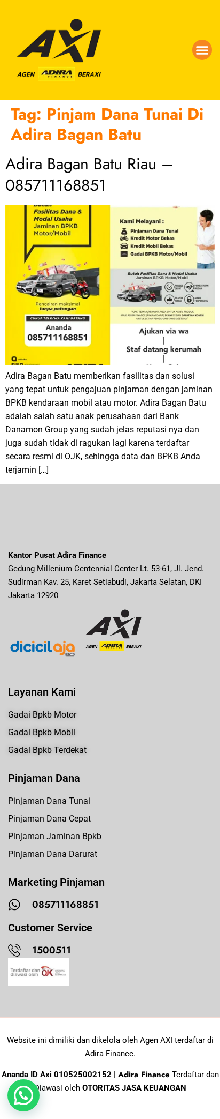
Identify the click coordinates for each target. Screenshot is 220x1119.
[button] (202, 50)
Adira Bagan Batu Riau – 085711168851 (89, 174)
